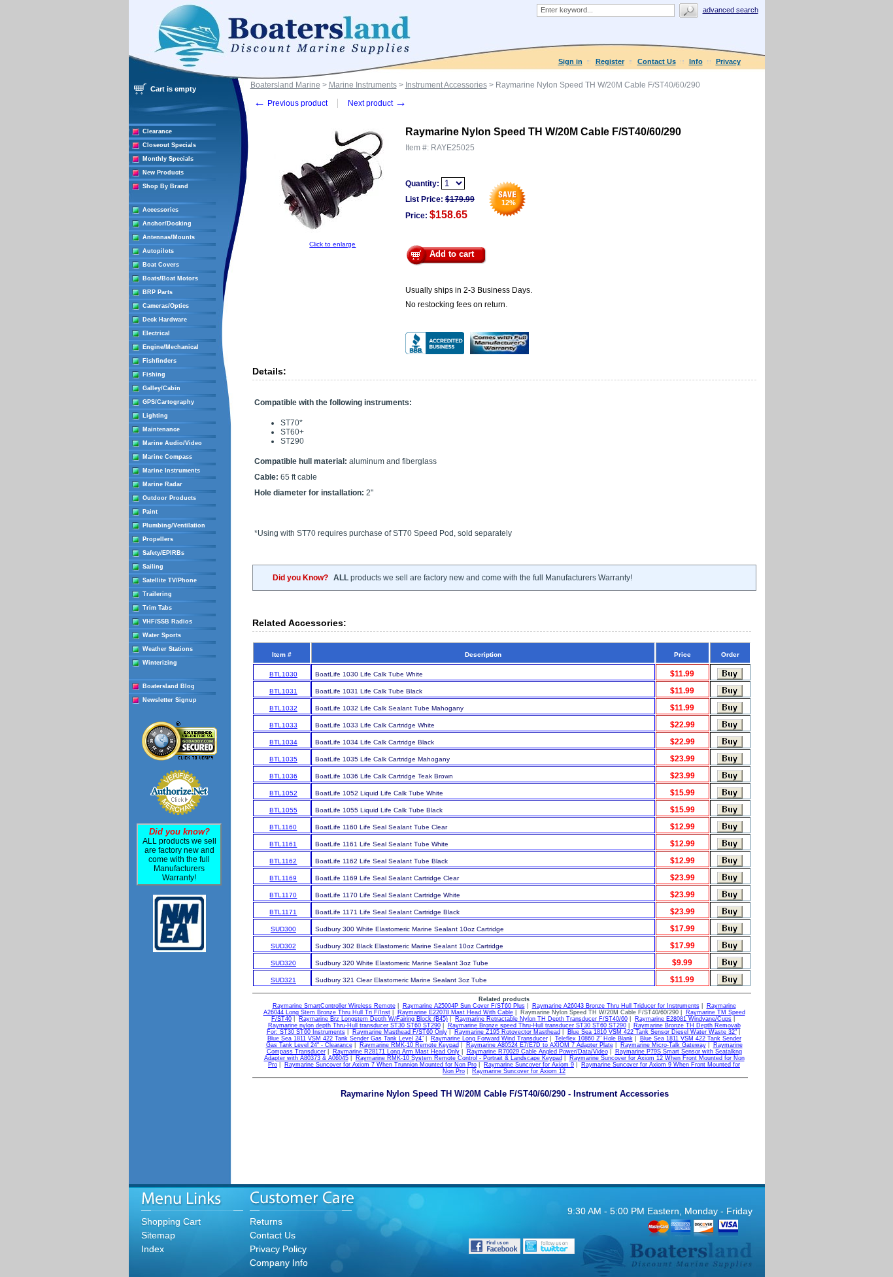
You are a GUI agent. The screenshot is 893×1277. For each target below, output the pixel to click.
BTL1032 (283, 708)
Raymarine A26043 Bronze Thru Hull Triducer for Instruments (615, 1006)
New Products (163, 172)
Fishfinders (160, 360)
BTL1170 (283, 895)
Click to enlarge (332, 244)
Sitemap (158, 1235)
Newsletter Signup (170, 700)
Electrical (156, 333)
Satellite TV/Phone (170, 580)
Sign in (570, 61)
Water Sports (162, 635)
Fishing (154, 374)
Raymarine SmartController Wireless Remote (334, 1006)
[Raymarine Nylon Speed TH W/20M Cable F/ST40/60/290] (333, 238)
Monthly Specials (168, 159)
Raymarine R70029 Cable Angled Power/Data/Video (537, 1051)
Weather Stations (168, 649)
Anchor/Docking (167, 223)
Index (152, 1249)
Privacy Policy (278, 1249)
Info (696, 61)
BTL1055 (283, 810)
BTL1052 (283, 793)
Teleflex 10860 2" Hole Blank (594, 1038)
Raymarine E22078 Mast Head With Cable (455, 1012)
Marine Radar (162, 484)
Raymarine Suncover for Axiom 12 (518, 1071)
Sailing (153, 566)
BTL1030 (283, 674)
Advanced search (730, 10)
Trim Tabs (157, 608)
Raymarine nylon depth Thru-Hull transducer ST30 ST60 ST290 (354, 1025)
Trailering (157, 594)
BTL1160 (283, 827)
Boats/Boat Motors (170, 278)
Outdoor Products (169, 498)
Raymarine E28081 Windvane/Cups (683, 1019)
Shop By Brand (165, 186)
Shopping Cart (171, 1221)
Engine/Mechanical (171, 347)
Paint (150, 511)
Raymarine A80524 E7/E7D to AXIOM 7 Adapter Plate (539, 1045)
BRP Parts (158, 292)
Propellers (158, 539)
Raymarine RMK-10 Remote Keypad (409, 1045)
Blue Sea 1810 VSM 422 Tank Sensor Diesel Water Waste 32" (652, 1032)
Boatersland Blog (169, 686)
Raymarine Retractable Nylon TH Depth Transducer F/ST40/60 (541, 1019)
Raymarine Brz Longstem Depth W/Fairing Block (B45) (373, 1019)
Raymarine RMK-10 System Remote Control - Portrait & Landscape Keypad (459, 1058)
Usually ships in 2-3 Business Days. (468, 290)
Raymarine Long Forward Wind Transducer (489, 1038)
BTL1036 (283, 776)
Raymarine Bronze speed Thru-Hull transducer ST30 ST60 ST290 (537, 1025)
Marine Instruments (171, 470)
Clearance (157, 131)
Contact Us (656, 61)
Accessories (160, 210)
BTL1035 (283, 759)
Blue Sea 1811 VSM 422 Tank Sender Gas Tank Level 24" (345, 1038)
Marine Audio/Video (172, 443)
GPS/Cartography (168, 402)
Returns (266, 1221)
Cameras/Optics (166, 306)
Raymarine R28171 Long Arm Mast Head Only (396, 1051)
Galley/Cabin (161, 388)
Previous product (291, 103)
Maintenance (161, 429)
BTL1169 (283, 878)
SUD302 (283, 946)
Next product (377, 103)
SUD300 (283, 929)
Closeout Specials (169, 145)
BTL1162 (283, 861)
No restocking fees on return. (456, 304)
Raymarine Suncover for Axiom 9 (529, 1064)
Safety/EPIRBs (163, 553)
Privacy (728, 61)
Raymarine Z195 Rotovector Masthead (507, 1032)
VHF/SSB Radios (167, 621)
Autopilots (158, 251)
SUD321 (283, 980)
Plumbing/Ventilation (174, 525)
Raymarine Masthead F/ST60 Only (399, 1032)
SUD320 (283, 963)
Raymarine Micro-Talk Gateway (663, 1045)
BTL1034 (283, 742)
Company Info (279, 1262)
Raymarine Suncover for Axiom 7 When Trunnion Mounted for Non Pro (380, 1064)
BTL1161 (283, 844)
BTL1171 (283, 912)
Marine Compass (167, 457)
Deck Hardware (165, 319)
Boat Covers (161, 264)
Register (610, 61)
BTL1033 (283, 725)
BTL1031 (283, 691)
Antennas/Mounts (169, 237)
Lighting (155, 415)
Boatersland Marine (285, 85)
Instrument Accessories (446, 85)
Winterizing (160, 662)
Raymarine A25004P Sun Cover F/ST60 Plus (464, 1006)
